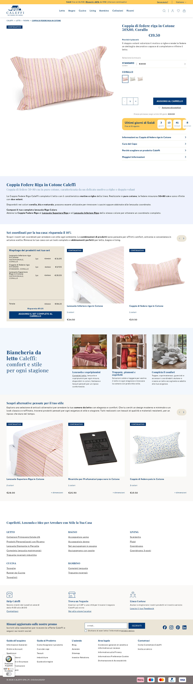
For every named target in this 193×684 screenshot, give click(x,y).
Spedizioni (11, 653)
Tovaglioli (12, 577)
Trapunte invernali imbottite (22, 555)
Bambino (104, 10)
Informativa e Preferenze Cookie (113, 656)
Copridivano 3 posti (140, 550)
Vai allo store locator (80, 611)
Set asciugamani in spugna (82, 546)
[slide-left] (179, 412)
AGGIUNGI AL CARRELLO (170, 101)
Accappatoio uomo (78, 537)
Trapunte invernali (78, 573)
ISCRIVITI (137, 625)
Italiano (180, 2)
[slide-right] (184, 412)
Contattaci (12, 611)
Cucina (82, 10)
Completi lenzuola (78, 568)
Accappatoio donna (78, 541)
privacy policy (128, 631)
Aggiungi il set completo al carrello (36, 315)
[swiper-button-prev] (179, 238)
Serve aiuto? (162, 2)
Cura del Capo (129, 144)
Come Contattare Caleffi (150, 645)
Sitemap (76, 653)
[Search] (164, 11)
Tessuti (40, 653)
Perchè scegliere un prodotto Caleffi (141, 150)
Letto (62, 10)
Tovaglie (11, 568)
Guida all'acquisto (16, 640)
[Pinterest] (178, 627)
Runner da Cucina (16, 573)
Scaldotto (135, 537)
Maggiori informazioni (133, 157)
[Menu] (13, 656)
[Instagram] (171, 627)
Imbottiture (42, 657)
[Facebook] (165, 627)
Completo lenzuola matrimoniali (24, 550)
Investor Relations (80, 657)
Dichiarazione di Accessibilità (112, 661)
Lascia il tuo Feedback (142, 608)
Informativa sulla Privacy (110, 652)
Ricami (130, 10)
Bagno (71, 10)
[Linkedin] (184, 627)
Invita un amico (145, 649)
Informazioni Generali (17, 645)
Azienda (75, 649)
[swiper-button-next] (184, 238)
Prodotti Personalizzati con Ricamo (26, 541)
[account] (172, 11)
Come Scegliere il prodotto (50, 645)
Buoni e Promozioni (16, 666)
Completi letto (79, 376)
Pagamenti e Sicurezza (17, 662)
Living (93, 10)
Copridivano (136, 546)
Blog (74, 645)
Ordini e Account (15, 649)
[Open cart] (184, 11)
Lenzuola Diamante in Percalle (23, 546)
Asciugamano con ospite (81, 550)
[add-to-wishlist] (119, 251)
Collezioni (117, 10)
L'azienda (77, 640)
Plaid (132, 541)
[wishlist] (178, 11)
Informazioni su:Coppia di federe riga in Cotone (146, 137)
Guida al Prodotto (46, 640)
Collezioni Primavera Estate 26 (23, 537)
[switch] (8, 674)
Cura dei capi (43, 649)
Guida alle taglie (45, 662)
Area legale (104, 640)
